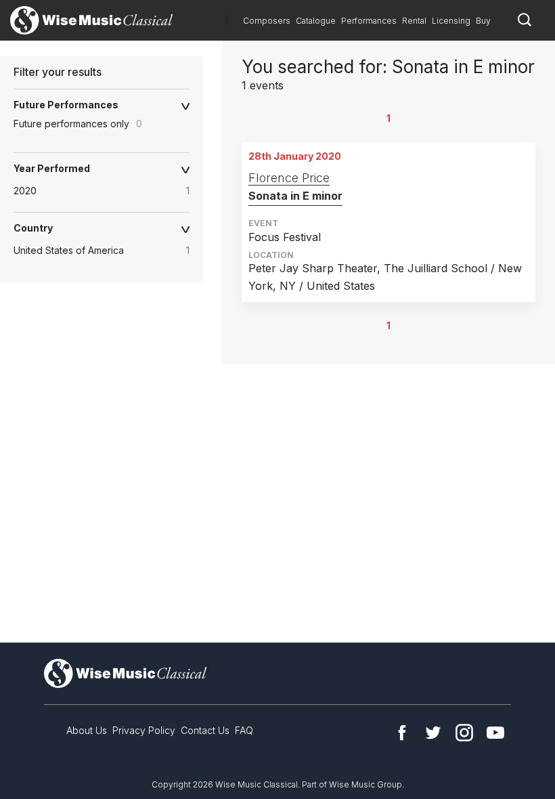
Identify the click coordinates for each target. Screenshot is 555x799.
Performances (369, 21)
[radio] (108, 190)
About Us (86, 730)
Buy (483, 21)
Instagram (464, 732)
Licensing (451, 21)
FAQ (244, 730)
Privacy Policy (143, 730)
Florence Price (289, 178)
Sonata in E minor (295, 195)
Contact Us (205, 730)
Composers (266, 21)
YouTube (495, 732)
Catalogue (316, 21)
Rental (414, 21)
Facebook (402, 732)
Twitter (433, 732)
